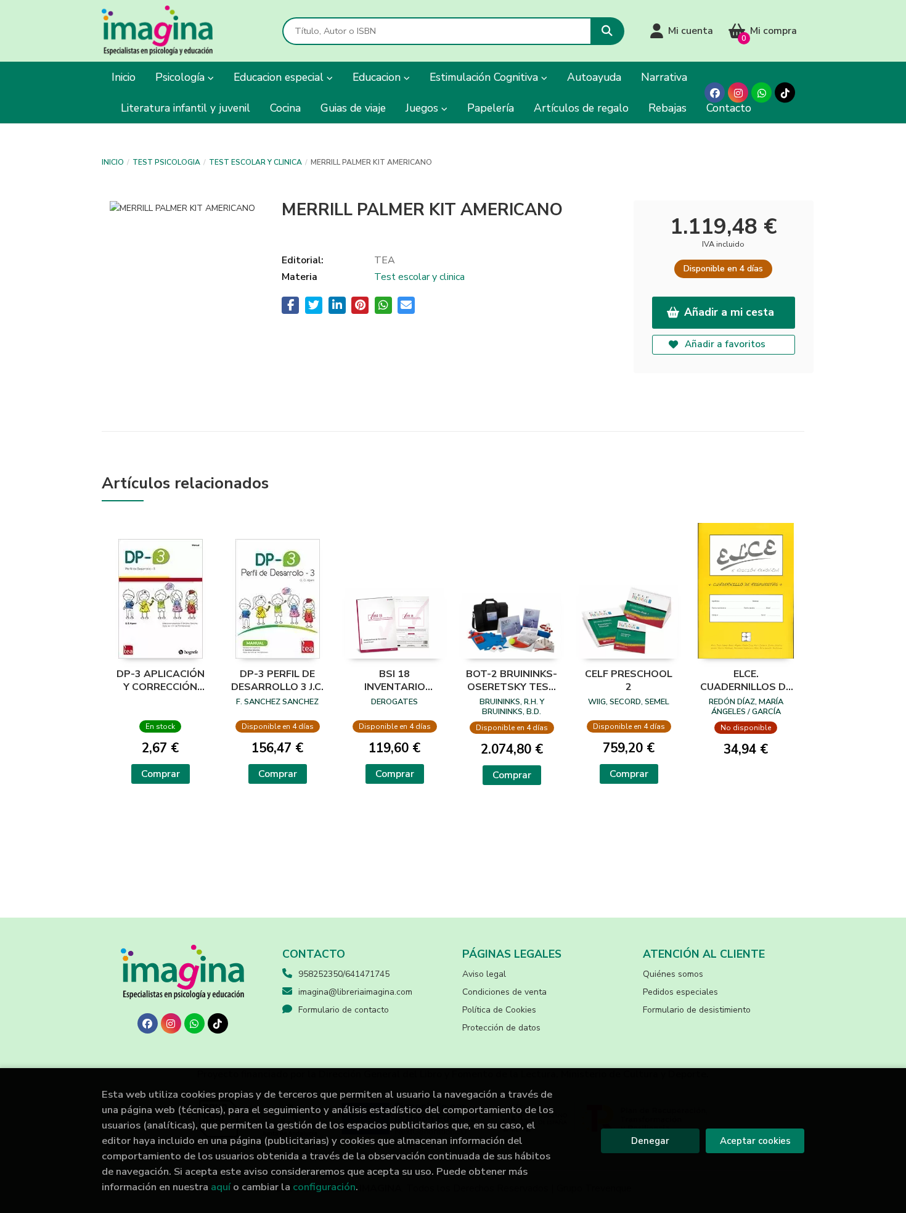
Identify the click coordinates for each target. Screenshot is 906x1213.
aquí (221, 1187)
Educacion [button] (378, 77)
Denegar (650, 1141)
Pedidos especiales (680, 992)
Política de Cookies (499, 1010)
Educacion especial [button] (280, 77)
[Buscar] (607, 31)
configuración (324, 1187)
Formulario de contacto (343, 1010)
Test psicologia (166, 162)
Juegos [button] (423, 108)
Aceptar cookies (755, 1141)
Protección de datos (501, 1028)
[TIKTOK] (785, 93)
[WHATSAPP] (761, 93)
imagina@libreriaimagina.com (355, 992)
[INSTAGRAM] (738, 93)
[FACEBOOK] (714, 93)
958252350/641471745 (344, 974)
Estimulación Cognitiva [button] (485, 77)
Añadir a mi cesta (729, 312)
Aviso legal (484, 974)
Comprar (160, 774)
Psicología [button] (181, 77)
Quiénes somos (673, 974)
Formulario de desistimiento (697, 1010)
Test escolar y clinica (255, 162)
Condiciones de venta (504, 992)
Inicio (113, 162)
